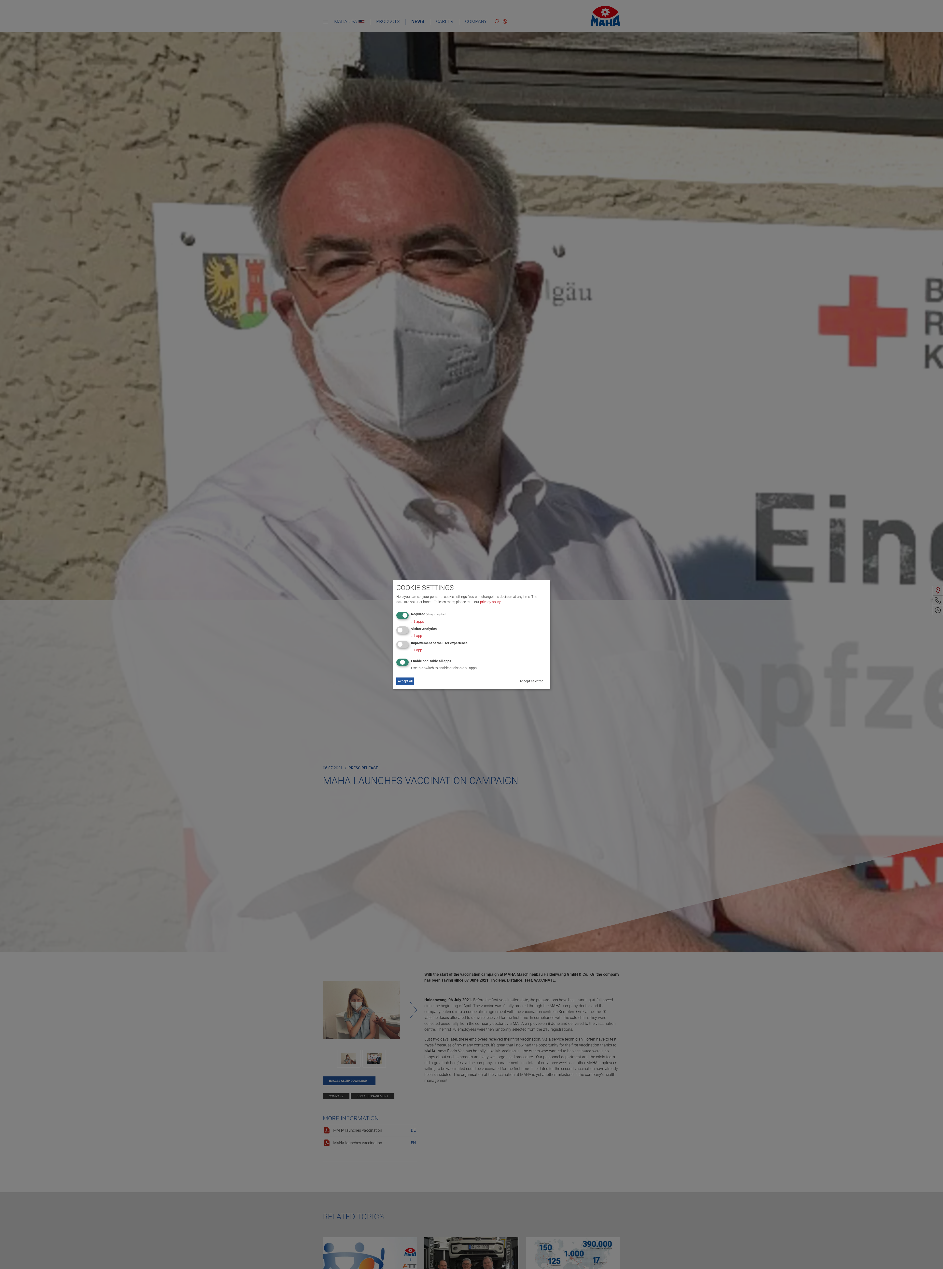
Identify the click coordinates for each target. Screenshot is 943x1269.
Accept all (405, 681)
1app (416, 636)
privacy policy (490, 602)
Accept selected (531, 681)
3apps (417, 621)
